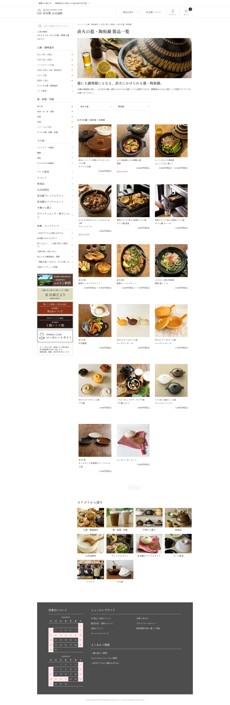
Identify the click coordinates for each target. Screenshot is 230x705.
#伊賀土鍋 (64, 35)
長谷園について (153, 12)
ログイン (173, 14)
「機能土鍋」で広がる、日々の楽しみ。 (54, 261)
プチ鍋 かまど (123, 403)
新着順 (102, 119)
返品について (97, 628)
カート (186, 14)
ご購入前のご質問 (99, 653)
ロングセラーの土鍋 (45, 65)
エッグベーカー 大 (125, 343)
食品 (39, 158)
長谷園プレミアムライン (50, 195)
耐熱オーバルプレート (127, 283)
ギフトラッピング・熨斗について (54, 215)
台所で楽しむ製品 (108, 24)
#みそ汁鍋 (54, 35)
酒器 (39, 116)
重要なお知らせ (45, 3)
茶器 (39, 121)
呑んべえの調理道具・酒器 (48, 256)
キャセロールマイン (164, 403)
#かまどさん (42, 35)
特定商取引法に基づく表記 (148, 628)
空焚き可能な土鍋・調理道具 (49, 70)
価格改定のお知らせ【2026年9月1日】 (71, 3)
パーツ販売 (41, 90)
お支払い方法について (101, 618)
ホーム (80, 24)
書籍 (39, 152)
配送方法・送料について (102, 623)
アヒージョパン (86, 226)
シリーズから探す (44, 127)
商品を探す (128, 12)
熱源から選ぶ (42, 80)
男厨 (119, 163)
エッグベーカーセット (127, 460)
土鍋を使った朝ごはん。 (47, 251)
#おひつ (40, 38)
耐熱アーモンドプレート (89, 283)
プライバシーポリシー (146, 623)
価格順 (93, 119)
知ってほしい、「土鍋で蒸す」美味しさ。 (53, 245)
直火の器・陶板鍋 (124, 24)
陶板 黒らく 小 (161, 283)
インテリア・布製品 (45, 147)
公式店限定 (43, 189)
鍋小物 (40, 106)
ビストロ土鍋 (85, 166)
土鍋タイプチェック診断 (47, 267)
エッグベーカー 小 (163, 343)
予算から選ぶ (44, 207)
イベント (42, 177)
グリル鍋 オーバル (163, 223)
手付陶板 (83, 343)
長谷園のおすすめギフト (47, 238)
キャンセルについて (100, 633)
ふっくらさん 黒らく (164, 163)
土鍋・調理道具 (92, 24)
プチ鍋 (82, 403)
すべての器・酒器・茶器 (47, 132)
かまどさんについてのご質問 (104, 658)
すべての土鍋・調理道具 (47, 85)
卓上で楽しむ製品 (44, 54)
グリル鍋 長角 (123, 223)
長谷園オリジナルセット (50, 201)
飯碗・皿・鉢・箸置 (45, 111)
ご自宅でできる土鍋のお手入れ (50, 233)
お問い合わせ (142, 618)
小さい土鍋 (41, 75)
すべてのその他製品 (45, 163)
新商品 (40, 183)
